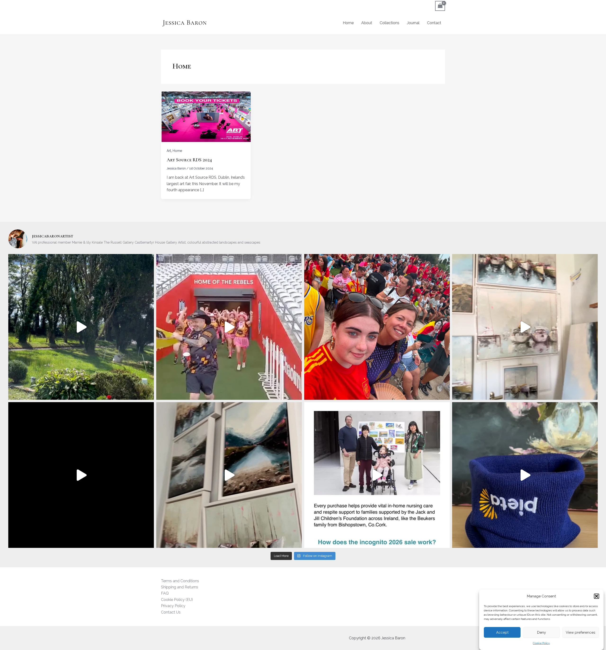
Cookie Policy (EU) (177, 599)
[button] (596, 596)
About (366, 23)
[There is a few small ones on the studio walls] (229, 475)
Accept (502, 632)
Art (169, 151)
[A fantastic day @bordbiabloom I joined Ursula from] (81, 475)
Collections (389, 23)
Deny (541, 632)
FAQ (165, 593)
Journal (413, 23)
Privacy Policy (173, 606)
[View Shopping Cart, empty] (440, 6)
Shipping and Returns (179, 587)
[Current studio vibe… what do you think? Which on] (525, 327)
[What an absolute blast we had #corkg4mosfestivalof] (229, 327)
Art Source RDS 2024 (189, 160)
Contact (434, 23)
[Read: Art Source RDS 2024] (206, 116)
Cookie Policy (541, 643)
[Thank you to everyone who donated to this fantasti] (525, 475)
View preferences (580, 632)
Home (348, 23)
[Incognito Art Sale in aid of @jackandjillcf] (377, 475)
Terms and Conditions (180, 581)
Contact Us (171, 612)
